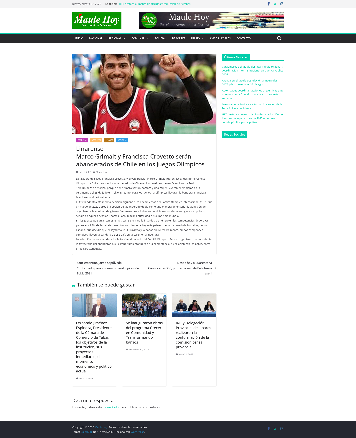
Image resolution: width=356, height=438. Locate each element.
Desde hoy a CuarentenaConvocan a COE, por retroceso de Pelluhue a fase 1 (180, 268)
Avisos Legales (220, 38)
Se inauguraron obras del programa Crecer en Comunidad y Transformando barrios (144, 332)
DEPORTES (178, 38)
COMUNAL (138, 38)
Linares (109, 140)
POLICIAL (160, 38)
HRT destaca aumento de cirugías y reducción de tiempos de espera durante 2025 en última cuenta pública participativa (252, 118)
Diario (195, 38)
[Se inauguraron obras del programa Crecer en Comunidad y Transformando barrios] (144, 296)
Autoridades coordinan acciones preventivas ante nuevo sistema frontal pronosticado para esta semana (253, 94)
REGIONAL (114, 38)
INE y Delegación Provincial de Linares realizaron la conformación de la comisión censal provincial (193, 334)
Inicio (79, 38)
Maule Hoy (101, 172)
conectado (111, 407)
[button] (123, 38)
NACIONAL (96, 38)
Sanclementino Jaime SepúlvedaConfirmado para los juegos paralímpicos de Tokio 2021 (108, 268)
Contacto (244, 38)
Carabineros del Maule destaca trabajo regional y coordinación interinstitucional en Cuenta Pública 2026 (253, 70)
